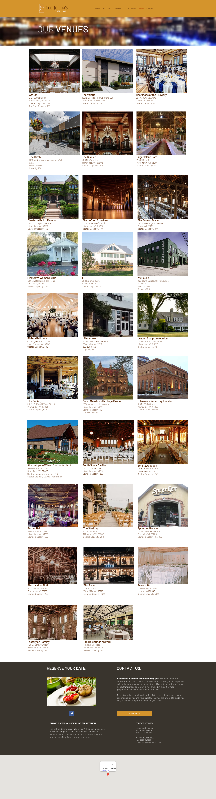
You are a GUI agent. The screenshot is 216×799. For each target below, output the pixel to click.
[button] (106, 8)
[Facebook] (71, 713)
